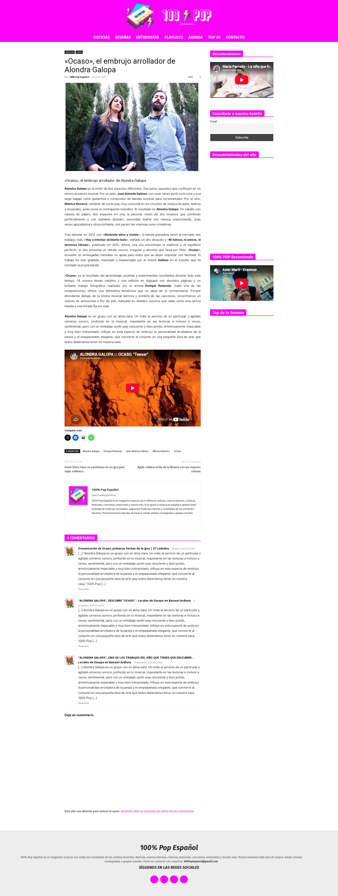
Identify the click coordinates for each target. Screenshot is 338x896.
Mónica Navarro (161, 451)
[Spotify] (109, 519)
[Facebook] (95, 519)
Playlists (174, 37)
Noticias (101, 37)
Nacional (70, 52)
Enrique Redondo (113, 451)
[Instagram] (102, 519)
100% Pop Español (79, 76)
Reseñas (123, 37)
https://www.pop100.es (104, 495)
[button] (268, 37)
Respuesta (83, 589)
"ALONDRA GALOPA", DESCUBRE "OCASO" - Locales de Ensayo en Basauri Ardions (134, 600)
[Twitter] (123, 519)
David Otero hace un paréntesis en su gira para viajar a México (94, 469)
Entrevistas (147, 37)
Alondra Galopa (91, 451)
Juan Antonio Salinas (137, 451)
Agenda (195, 37)
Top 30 (214, 37)
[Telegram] (116, 519)
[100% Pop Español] (169, 16)
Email (213, 121)
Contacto (235, 37)
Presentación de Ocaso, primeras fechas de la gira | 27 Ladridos (123, 548)
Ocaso (177, 451)
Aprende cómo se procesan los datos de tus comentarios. (157, 811)
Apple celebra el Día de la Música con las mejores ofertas (169, 469)
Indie (79, 52)
